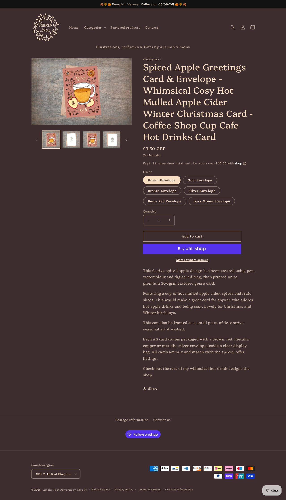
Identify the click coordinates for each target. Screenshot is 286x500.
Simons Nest (51, 489)
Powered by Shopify (73, 489)
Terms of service (149, 489)
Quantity (149, 211)
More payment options (192, 259)
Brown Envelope (162, 180)
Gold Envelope (200, 180)
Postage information (132, 419)
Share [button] (153, 388)
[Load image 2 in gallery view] (71, 140)
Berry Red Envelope (164, 201)
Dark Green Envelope (211, 201)
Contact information (179, 489)
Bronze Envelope (162, 190)
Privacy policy (124, 489)
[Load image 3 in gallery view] (91, 140)
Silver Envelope (202, 190)
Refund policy (101, 489)
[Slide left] (36, 140)
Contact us (162, 419)
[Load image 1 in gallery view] (51, 140)
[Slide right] (127, 140)
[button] (95, 27)
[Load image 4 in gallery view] (111, 140)
